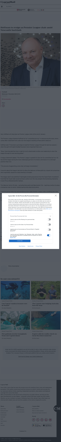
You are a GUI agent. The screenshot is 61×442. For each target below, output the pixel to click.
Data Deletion (22, 246)
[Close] (56, 196)
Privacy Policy (39, 246)
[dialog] (30, 221)
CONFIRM (20, 240)
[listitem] (30, 216)
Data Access (30, 246)
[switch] (49, 219)
